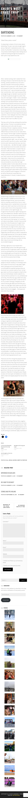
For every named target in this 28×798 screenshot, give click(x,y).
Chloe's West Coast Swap (11, 10)
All (7, 460)
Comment (6, 521)
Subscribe (5, 600)
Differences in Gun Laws (8, 473)
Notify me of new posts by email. (12, 565)
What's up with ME (22, 460)
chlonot (20, 36)
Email (4, 547)
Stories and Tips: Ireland (8, 491)
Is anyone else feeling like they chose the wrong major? (6, 447)
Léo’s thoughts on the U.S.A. (6, 453)
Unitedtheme (16, 795)
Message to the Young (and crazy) (6, 506)
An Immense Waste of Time (21, 506)
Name (5, 540)
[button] (14, 615)
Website (5, 554)
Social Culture (13, 460)
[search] (26, 18)
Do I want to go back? (7, 482)
